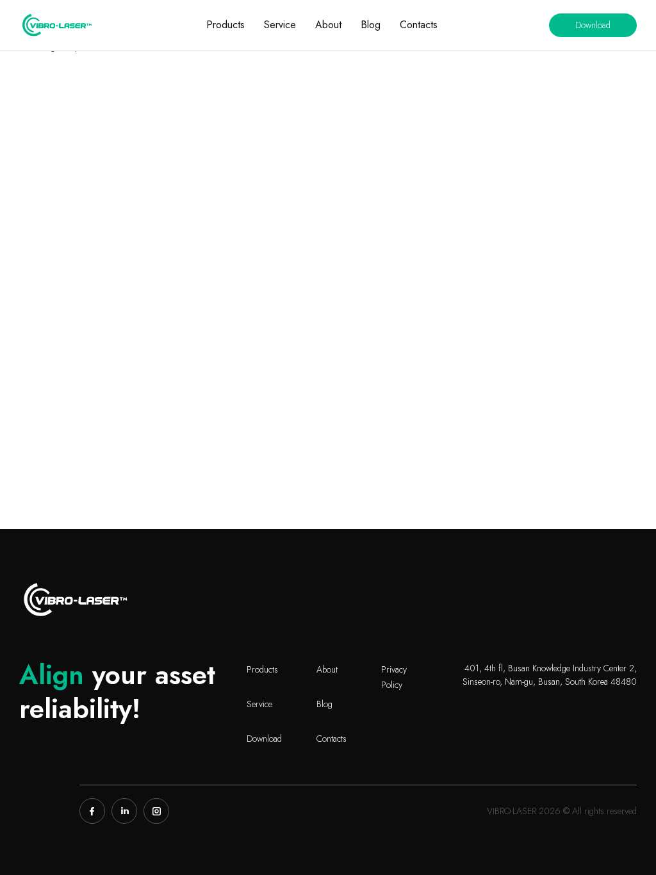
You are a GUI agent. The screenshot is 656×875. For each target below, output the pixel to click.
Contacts (419, 24)
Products (225, 24)
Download (593, 25)
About (328, 24)
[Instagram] (156, 811)
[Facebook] (92, 811)
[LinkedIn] (124, 811)
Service (280, 24)
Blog (371, 24)
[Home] (57, 25)
